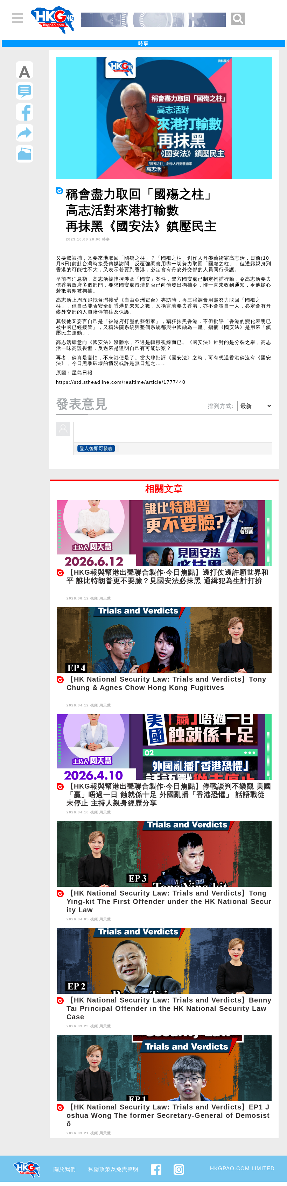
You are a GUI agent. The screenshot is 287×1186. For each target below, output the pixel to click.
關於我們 (65, 1169)
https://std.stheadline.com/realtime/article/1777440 (121, 382)
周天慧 (105, 598)
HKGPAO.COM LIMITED (242, 1168)
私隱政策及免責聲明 (113, 1169)
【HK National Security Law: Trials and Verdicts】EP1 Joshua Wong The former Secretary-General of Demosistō (168, 1115)
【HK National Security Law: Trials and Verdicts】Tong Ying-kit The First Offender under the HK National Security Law (169, 901)
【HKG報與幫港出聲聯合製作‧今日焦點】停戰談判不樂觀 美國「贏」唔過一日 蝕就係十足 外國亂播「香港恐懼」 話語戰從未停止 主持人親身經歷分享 (168, 794)
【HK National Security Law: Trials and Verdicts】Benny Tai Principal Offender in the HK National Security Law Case (169, 1008)
